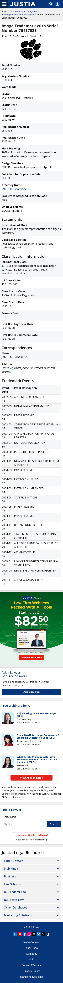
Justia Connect (31, 942)
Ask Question (31, 691)
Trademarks (17, 11)
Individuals (11, 868)
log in (13, 368)
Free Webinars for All (16, 705)
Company (31, 953)
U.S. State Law (14, 900)
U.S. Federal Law (15, 892)
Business (10, 876)
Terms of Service (31, 965)
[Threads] (34, 934)
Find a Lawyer (11, 810)
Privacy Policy (31, 971)
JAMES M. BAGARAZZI (15, 189)
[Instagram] (29, 934)
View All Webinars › (31, 777)
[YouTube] (20, 934)
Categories (31, 11)
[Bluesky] (39, 934)
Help (31, 959)
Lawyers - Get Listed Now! (32, 835)
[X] (43, 934)
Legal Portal (31, 948)
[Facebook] (24, 934)
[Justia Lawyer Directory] (48, 934)
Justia (5, 11)
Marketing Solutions (18, 915)
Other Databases (15, 907)
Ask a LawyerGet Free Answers (14, 674)
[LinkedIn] (15, 934)
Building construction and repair (18, 14)
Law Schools (12, 884)
